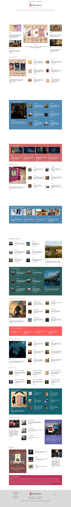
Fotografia (53, 167)
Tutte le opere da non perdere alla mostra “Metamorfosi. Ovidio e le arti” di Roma (56, 178)
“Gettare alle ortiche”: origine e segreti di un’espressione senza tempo (55, 382)
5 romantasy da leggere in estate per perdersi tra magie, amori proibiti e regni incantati (16, 80)
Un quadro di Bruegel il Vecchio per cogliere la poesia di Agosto (41, 219)
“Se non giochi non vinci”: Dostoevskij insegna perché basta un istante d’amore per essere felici (54, 123)
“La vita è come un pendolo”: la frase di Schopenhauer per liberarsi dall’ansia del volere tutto (56, 50)
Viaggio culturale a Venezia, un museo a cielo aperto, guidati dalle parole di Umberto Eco (20, 252)
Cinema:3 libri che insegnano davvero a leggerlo (41, 467)
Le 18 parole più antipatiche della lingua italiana (56, 303)
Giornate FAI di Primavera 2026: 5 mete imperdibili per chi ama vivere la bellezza (37, 260)
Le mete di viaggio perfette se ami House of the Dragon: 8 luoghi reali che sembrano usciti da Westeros (21, 289)
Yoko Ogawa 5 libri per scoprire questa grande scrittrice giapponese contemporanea (35, 47)
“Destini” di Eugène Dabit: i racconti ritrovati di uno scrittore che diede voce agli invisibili (39, 62)
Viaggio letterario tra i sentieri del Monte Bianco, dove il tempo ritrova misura (21, 273)
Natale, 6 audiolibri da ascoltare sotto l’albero (37, 401)
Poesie (51, 32)
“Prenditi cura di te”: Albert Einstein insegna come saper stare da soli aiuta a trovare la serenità (38, 114)
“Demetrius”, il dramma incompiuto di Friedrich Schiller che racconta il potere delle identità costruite (18, 468)
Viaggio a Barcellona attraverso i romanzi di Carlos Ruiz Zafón (37, 272)
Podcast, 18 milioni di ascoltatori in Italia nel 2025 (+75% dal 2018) (17, 411)
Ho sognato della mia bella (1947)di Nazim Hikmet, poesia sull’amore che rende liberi (41, 158)
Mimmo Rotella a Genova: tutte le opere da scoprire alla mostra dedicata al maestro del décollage (39, 178)
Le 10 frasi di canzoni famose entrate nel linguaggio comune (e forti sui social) (17, 321)
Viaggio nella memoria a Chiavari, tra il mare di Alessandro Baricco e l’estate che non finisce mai (36, 289)
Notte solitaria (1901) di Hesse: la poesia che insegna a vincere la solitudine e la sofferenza (53, 158)
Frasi (51, 47)
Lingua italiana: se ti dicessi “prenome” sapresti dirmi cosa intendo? (52, 332)
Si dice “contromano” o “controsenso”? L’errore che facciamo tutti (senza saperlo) (38, 303)
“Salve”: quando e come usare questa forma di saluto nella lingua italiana (38, 311)
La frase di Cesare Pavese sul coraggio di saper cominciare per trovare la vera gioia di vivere (39, 360)
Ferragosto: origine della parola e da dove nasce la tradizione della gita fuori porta (20, 373)
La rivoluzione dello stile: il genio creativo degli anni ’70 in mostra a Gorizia (17, 187)
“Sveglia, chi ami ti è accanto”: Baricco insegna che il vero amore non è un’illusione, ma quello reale (55, 114)
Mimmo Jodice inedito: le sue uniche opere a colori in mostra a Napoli (56, 169)
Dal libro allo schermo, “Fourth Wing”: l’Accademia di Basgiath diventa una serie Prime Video (34, 422)
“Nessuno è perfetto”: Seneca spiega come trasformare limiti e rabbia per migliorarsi (55, 106)
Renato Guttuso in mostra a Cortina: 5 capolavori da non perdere (38, 186)
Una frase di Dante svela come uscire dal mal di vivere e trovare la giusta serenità (56, 344)
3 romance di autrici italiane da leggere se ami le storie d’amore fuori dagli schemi (39, 80)
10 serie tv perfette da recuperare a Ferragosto (33, 438)
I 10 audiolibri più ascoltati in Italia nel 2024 (54, 401)
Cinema (58, 458)
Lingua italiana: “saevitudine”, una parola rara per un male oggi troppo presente (56, 320)
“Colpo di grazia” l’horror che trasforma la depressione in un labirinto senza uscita (56, 71)
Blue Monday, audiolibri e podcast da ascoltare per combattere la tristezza (54, 394)
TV (15, 428)
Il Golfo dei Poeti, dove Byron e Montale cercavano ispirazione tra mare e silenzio (53, 262)
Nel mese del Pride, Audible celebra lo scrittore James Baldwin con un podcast (38, 407)
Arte (10, 185)
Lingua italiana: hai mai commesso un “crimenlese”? (41, 332)
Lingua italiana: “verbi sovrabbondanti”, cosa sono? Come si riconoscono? (28, 332)
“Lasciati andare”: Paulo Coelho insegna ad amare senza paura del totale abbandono (39, 106)
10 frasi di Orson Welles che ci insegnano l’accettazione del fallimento (41, 452)
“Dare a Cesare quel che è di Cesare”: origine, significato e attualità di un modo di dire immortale (37, 373)
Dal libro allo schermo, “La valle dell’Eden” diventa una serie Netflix (35, 430)
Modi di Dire (22, 370)
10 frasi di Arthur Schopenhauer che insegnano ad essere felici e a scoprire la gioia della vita (56, 352)
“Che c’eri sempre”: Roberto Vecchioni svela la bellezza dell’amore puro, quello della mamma (38, 123)
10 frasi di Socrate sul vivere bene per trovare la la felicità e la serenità (38, 344)
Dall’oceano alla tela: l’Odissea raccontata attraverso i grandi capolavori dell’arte (53, 220)
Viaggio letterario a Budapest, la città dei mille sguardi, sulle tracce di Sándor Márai (21, 281)
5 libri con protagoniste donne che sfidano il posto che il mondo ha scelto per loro (56, 62)
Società (16, 241)
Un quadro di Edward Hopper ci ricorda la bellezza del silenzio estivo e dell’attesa (16, 220)
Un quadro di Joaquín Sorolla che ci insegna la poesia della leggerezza (29, 219)
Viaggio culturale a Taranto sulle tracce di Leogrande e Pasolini (20, 243)
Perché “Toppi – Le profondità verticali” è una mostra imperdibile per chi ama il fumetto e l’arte (56, 186)
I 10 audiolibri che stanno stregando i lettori (38, 393)
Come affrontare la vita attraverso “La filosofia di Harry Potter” (54, 407)
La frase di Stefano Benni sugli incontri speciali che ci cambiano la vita (16, 362)
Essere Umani (13, 120)
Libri (10, 32)
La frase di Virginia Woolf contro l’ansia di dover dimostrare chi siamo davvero (56, 360)
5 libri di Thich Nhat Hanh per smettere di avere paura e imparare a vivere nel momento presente (55, 80)
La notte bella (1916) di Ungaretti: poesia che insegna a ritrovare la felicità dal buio (28, 158)
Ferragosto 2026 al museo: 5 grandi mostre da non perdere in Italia (38, 169)
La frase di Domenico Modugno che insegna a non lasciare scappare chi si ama (39, 352)
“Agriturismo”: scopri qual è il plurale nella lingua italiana (56, 311)
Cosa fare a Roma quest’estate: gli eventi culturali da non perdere (41, 459)
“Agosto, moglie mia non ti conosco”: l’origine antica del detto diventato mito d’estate (15, 51)
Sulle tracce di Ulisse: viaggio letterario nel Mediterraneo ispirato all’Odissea (51, 289)
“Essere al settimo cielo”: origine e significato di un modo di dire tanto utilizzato (20, 382)
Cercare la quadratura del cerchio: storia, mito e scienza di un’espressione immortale (56, 373)
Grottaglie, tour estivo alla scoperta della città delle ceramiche (35, 244)
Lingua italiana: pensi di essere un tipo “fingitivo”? (16, 332)
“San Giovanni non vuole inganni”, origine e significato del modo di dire (38, 382)
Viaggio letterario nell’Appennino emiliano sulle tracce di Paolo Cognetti (37, 281)
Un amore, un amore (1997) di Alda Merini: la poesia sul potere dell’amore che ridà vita (16, 158)
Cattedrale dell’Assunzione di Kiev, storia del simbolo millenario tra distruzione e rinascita (37, 252)
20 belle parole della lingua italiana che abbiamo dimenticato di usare (39, 320)
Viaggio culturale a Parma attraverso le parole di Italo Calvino (19, 260)
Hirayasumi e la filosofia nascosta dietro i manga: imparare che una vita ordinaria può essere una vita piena (39, 71)
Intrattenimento (12, 428)
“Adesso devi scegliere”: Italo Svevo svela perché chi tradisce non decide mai (18, 122)
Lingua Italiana (11, 48)
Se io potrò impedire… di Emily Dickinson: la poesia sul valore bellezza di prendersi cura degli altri (56, 35)
